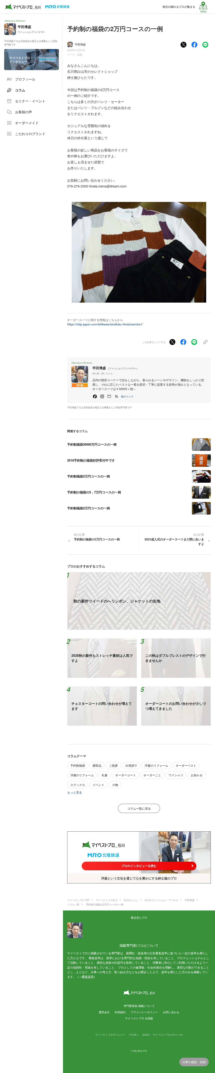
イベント (98, 785)
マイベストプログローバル (168, 1034)
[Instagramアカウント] (102, 396)
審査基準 (88, 976)
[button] (127, 396)
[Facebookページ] (94, 396)
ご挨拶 (113, 765)
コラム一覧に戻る (139, 808)
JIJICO (146, 1034)
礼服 (105, 775)
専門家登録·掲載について (139, 1006)
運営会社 (104, 1012)
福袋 (79, 54)
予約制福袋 (77, 765)
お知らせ (197, 775)
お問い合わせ (171, 1012)
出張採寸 (131, 765)
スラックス (77, 785)
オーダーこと (152, 775)
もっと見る (74, 792)
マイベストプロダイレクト (110, 1034)
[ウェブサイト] (109, 396)
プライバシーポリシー (144, 1012)
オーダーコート (125, 775)
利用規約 (120, 1012)
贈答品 (97, 765)
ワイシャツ (176, 775)
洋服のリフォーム (156, 765)
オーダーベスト (186, 765)
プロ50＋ (133, 1034)
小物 (115, 785)
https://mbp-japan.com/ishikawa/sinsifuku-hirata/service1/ (105, 324)
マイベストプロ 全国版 (139, 1018)
